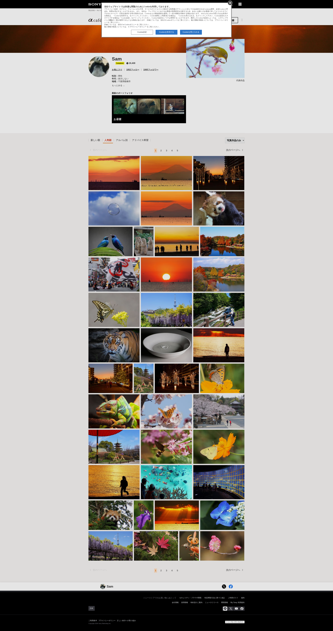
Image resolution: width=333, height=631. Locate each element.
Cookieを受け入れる (191, 32)
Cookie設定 (142, 32)
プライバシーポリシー (138, 27)
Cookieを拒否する (166, 32)
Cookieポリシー (130, 25)
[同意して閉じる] (230, 3)
